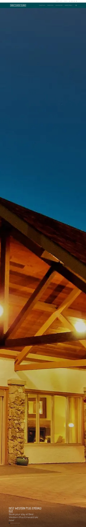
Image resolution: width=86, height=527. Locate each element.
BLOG (61, 1)
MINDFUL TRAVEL (68, 5)
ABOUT (57, 1)
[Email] (76, 1)
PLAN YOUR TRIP (58, 5)
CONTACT (65, 1)
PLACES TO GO (42, 5)
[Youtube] (74, 1)
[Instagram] (72, 1)
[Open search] (76, 5)
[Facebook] (70, 1)
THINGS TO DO (50, 5)
